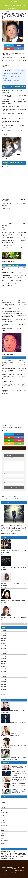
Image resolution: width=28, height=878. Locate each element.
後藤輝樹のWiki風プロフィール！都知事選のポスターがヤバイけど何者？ (13, 601)
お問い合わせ (4, 533)
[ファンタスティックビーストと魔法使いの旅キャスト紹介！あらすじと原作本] (6, 561)
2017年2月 (3, 658)
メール (5, 477)
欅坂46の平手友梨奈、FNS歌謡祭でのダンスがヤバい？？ (15, 493)
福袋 (22, 856)
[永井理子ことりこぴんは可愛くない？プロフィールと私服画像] (6, 611)
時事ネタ (3, 833)
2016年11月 (3, 663)
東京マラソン (15, 856)
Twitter (9, 45)
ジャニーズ (3, 815)
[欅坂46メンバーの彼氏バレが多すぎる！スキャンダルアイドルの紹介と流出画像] (6, 544)
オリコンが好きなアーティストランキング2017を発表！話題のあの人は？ (15, 497)
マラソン (7, 854)
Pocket (19, 440)
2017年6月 (3, 653)
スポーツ (3, 817)
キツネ (12, 851)
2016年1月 (3, 689)
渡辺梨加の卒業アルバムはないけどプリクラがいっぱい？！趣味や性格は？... (19, 773)
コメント (6, 459)
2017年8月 (3, 648)
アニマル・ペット (5, 805)
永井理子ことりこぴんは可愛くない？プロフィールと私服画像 (13, 618)
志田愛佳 (5, 856)
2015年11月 (3, 694)
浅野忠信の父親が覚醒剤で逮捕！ (11, 80)
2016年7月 (3, 674)
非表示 (22, 70)
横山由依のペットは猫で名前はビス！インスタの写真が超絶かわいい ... (19, 785)
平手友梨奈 (20, 854)
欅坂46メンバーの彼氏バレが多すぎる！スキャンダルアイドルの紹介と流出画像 (13, 551)
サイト (5, 482)
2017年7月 (3, 651)
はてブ (19, 48)
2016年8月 (3, 671)
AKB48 (2, 799)
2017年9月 (3, 645)
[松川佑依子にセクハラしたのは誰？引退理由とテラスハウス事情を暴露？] (6, 577)
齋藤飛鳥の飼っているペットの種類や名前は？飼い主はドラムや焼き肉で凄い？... (19, 791)
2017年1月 (3, 661)
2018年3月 (3, 630)
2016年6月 (3, 676)
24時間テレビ (5, 851)
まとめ (5, 82)
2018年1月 (3, 635)
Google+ (9, 48)
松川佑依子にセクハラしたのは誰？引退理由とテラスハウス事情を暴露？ (13, 584)
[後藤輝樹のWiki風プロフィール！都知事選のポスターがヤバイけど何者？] (6, 594)
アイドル (3, 802)
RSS (9, 443)
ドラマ (2, 820)
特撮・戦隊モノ (4, 840)
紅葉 (2, 858)
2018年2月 (3, 633)
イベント (3, 807)
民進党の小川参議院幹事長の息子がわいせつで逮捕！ (14, 77)
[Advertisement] (14, 182)
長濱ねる (9, 858)
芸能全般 (3, 843)
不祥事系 (6, 430)
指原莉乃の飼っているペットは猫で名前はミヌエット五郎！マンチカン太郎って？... (19, 779)
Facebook (19, 45)
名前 (5, 473)
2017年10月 (3, 643)
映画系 (2, 830)
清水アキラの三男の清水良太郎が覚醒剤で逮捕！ (14, 74)
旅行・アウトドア (5, 825)
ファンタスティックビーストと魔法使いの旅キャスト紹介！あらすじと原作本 (13, 568)
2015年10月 (3, 697)
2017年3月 (3, 656)
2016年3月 (3, 684)
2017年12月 (3, 638)
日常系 (2, 828)
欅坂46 (2, 835)
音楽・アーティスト (5, 845)
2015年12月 (3, 691)
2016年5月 (3, 679)
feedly (19, 443)
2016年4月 (3, 681)
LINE (9, 440)
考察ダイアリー (14, 8)
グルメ (2, 810)
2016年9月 (3, 668)
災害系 (2, 838)
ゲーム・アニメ (4, 812)
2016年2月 (3, 686)
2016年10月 (3, 666)
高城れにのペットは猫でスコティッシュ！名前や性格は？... (19, 767)
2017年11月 (3, 640)
